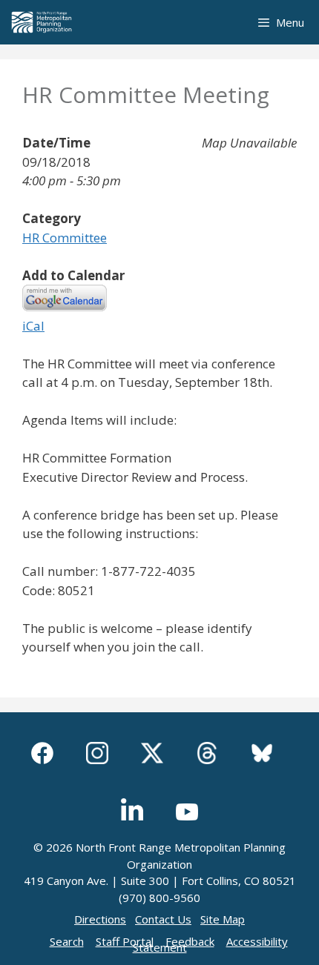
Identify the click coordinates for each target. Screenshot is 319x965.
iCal (33, 325)
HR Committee (64, 237)
